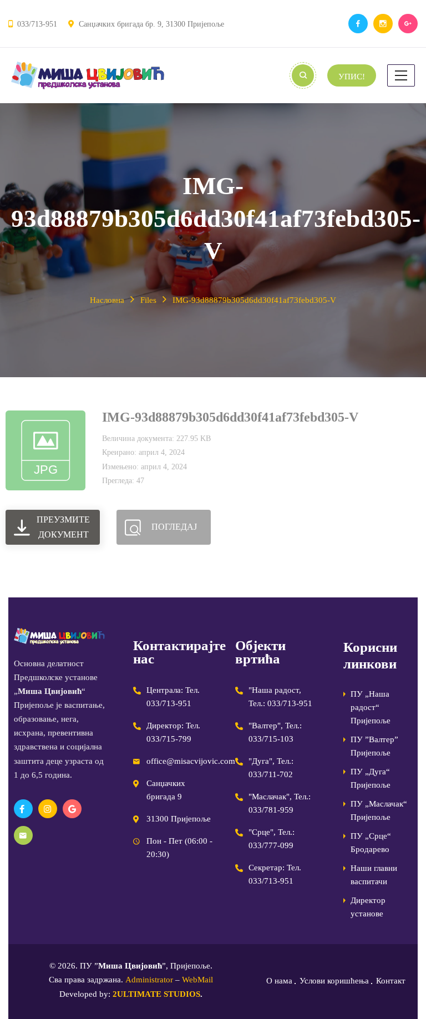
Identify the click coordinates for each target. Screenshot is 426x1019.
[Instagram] (383, 23)
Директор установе (368, 907)
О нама (279, 980)
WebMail (197, 979)
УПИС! (351, 76)
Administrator (149, 979)
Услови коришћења (334, 980)
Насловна (107, 300)
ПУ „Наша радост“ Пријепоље (370, 707)
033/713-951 (37, 24)
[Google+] (408, 23)
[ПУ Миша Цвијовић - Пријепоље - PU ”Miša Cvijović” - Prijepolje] (87, 75)
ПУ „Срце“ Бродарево (371, 843)
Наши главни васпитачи (374, 875)
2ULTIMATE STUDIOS (156, 994)
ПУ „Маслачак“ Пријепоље (379, 810)
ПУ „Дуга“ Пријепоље (370, 778)
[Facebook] (358, 23)
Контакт (390, 980)
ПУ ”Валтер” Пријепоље (374, 746)
